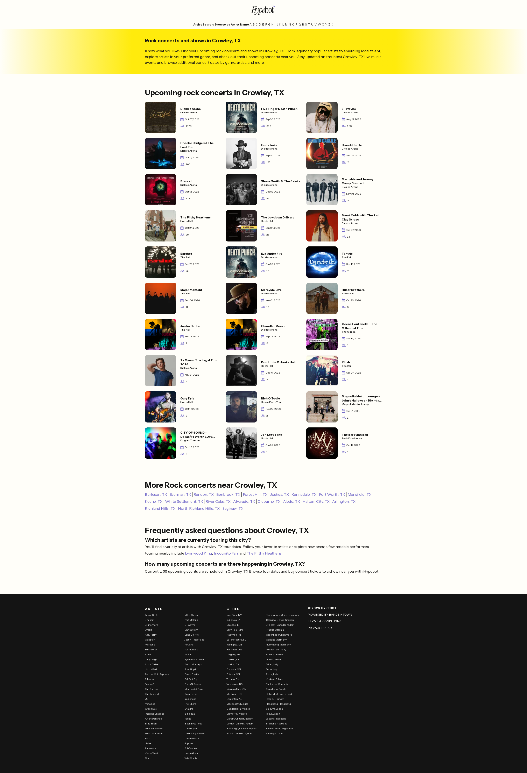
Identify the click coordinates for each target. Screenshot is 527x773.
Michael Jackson (154, 728)
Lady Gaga (151, 659)
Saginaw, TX (232, 508)
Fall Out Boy (190, 679)
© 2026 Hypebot (322, 608)
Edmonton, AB (234, 698)
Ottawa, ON (233, 674)
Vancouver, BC (234, 684)
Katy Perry (150, 634)
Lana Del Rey (191, 634)
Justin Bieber (152, 664)
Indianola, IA (233, 619)
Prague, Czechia (275, 629)
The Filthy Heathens (264, 553)
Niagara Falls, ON (236, 689)
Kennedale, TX (303, 494)
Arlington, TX (344, 501)
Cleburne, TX (269, 501)
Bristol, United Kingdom (239, 733)
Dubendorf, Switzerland (279, 693)
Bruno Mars (151, 624)
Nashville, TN (233, 634)
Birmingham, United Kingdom (282, 614)
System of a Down (194, 659)
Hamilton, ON (234, 649)
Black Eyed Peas (193, 723)
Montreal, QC (233, 693)
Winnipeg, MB (234, 644)
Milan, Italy (272, 664)
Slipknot (189, 743)
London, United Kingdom (239, 723)
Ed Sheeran (151, 649)
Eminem (149, 619)
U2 (146, 698)
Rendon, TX (204, 494)
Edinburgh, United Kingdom (241, 728)
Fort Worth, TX (332, 494)
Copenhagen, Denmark (279, 634)
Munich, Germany (276, 649)
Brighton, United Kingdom (280, 624)
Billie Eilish (151, 723)
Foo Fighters (191, 649)
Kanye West (151, 753)
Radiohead (190, 698)
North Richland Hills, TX (199, 508)
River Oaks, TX (218, 501)
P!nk (147, 738)
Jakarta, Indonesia (276, 718)
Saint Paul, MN (234, 629)
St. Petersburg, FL (236, 639)
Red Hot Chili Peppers (157, 674)
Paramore (150, 748)
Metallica (150, 703)
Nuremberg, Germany (278, 644)
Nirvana (189, 644)
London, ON (232, 664)
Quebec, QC (233, 659)
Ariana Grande (153, 718)
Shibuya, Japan (274, 708)
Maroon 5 (150, 644)
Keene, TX (153, 501)
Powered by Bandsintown (330, 614)
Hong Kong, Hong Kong (278, 703)
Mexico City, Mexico (237, 703)
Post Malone (191, 619)
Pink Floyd (190, 669)
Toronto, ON (232, 679)
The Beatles (151, 689)
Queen (148, 758)
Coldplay (150, 639)
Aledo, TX (291, 501)
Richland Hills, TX (160, 508)
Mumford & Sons (193, 689)
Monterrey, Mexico (236, 713)
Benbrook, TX (228, 494)
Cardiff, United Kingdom (239, 718)
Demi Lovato (191, 693)
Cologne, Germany (276, 639)
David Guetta (191, 674)
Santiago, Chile (274, 733)
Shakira (188, 708)
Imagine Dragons (154, 713)
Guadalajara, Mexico (238, 708)
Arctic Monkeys (193, 664)
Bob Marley (190, 748)
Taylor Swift (151, 614)
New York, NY (234, 614)
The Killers (190, 703)
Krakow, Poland (274, 679)
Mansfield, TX (359, 494)
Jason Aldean (191, 753)
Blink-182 (189, 713)
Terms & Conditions (325, 621)
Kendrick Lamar (154, 733)
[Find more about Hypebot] (263, 10)
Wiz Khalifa (190, 758)
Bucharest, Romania (277, 684)
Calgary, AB (233, 654)
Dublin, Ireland (274, 659)
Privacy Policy (320, 628)
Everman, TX (180, 494)
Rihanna (149, 679)
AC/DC (188, 654)
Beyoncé (149, 684)
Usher (148, 743)
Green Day (151, 708)
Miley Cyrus (191, 614)
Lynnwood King (198, 553)
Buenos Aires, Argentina (279, 728)
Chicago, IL (232, 624)
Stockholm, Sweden (276, 689)
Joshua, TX (279, 494)
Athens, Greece (274, 654)
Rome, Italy (272, 674)
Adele (148, 654)
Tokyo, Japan (273, 713)
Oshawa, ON (233, 669)
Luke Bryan (190, 728)
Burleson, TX (156, 494)
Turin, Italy (271, 669)
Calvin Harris (191, 738)
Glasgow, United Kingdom (280, 619)
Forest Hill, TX (255, 494)
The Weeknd (152, 693)
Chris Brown (191, 629)
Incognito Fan (226, 553)
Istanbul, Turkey (275, 698)
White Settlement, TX (184, 501)
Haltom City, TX (316, 501)
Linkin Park (151, 669)
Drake (148, 629)
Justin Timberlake (194, 639)
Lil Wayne (189, 624)
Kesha (187, 718)
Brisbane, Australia (276, 723)
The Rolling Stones (194, 733)
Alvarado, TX (244, 501)
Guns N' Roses (192, 684)
